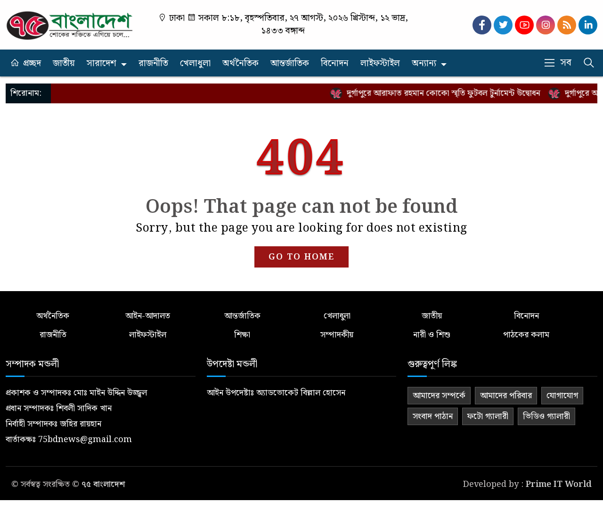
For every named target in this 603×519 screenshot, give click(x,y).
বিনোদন (335, 63)
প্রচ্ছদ (32, 63)
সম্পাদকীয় (336, 335)
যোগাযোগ (562, 395)
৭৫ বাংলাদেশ (103, 484)
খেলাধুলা (195, 63)
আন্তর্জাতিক (289, 63)
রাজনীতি (153, 63)
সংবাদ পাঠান (433, 416)
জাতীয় (64, 63)
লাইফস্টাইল (380, 63)
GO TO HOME (301, 257)
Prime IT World (559, 484)
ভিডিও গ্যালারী (546, 416)
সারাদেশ (101, 63)
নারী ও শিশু (431, 335)
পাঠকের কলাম (526, 335)
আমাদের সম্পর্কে (439, 395)
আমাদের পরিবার (506, 395)
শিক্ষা (242, 335)
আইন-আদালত (147, 316)
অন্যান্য (424, 63)
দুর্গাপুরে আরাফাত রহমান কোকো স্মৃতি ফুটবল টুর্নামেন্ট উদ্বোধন (436, 93)
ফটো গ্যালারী (487, 416)
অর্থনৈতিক (240, 63)
